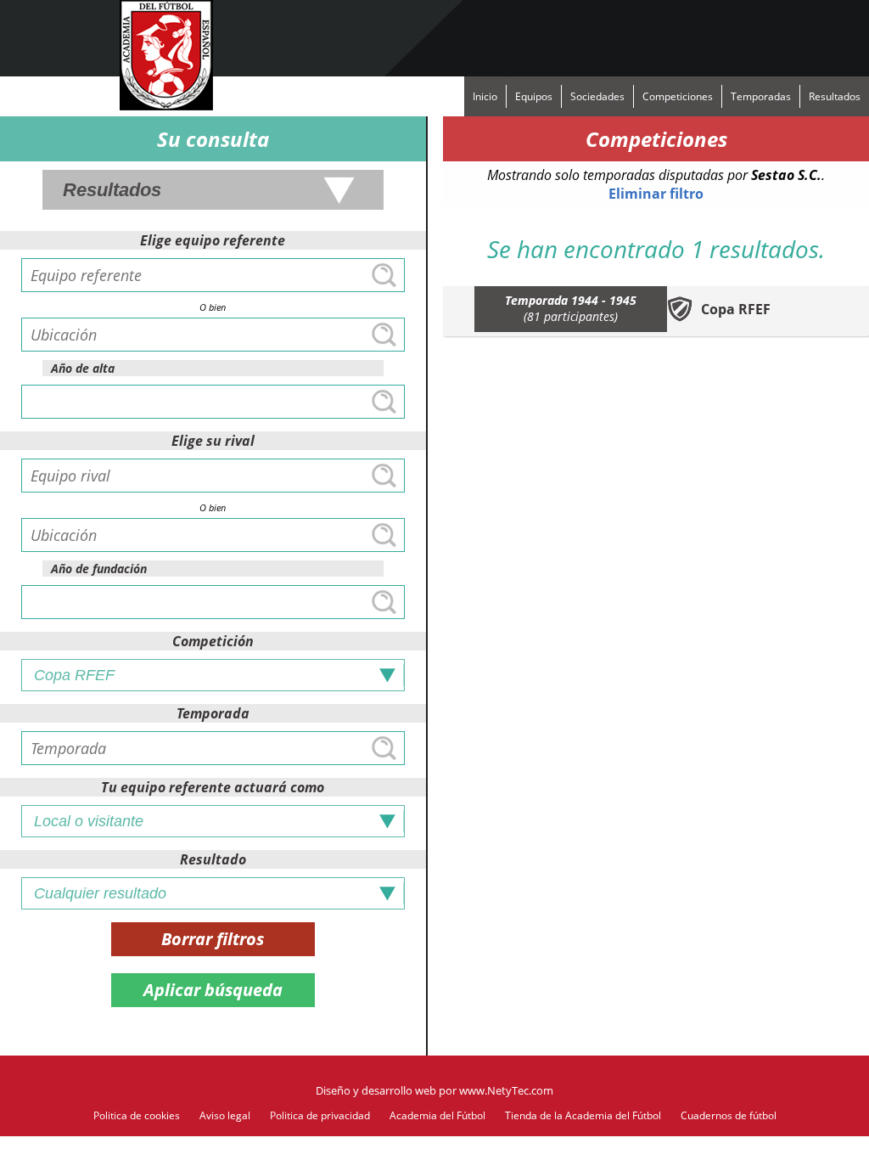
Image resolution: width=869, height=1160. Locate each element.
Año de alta (83, 368)
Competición (213, 641)
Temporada (213, 713)
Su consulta (213, 139)
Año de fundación (99, 568)
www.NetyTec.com (506, 1090)
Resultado (213, 859)
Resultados (835, 96)
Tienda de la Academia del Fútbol (583, 1115)
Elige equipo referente (212, 240)
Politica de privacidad (320, 1115)
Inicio (485, 96)
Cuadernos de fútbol (728, 1115)
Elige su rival (213, 440)
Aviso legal (224, 1115)
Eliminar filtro (656, 193)
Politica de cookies (136, 1115)
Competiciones (677, 96)
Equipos (533, 96)
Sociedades (597, 96)
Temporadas (761, 96)
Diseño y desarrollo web (376, 1090)
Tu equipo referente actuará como (212, 787)
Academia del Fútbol (437, 1115)
